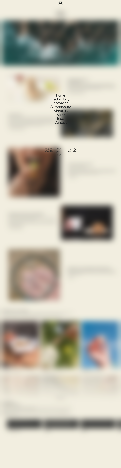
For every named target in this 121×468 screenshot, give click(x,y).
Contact (60, 122)
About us (60, 111)
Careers (58, 151)
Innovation (60, 103)
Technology (60, 99)
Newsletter (58, 153)
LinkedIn (58, 150)
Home (60, 95)
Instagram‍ (58, 148)
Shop (60, 115)
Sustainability (60, 107)
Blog (60, 118)
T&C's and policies (58, 155)
